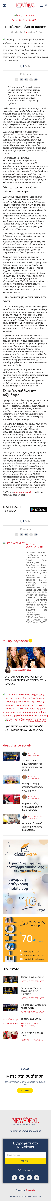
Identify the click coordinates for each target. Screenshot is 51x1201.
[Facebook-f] (14, 1177)
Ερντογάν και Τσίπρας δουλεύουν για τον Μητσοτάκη (31, 991)
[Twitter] (22, 1177)
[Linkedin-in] (36, 1177)
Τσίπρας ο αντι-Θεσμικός (32, 977)
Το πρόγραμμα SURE (31, 1019)
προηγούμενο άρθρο (23, 492)
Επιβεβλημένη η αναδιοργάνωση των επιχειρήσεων (32, 786)
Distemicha (30, 1190)
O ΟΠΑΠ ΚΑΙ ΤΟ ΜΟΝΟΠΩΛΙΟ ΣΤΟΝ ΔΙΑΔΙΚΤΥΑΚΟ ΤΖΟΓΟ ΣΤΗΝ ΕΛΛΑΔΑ (25, 680)
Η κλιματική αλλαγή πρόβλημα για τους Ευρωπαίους (32, 826)
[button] (41, 5)
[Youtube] (29, 1177)
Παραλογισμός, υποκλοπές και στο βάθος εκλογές (32, 806)
